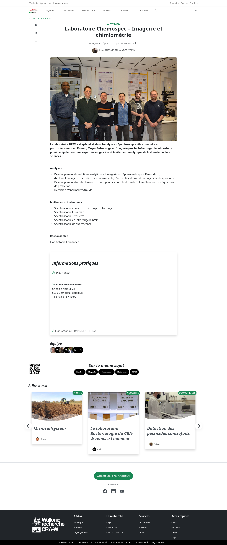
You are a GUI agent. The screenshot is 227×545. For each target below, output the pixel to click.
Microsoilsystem (50, 428)
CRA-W (124, 10)
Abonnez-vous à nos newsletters (113, 475)
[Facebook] (36, 25)
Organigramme (80, 532)
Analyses (143, 527)
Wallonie (33, 3)
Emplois (194, 3)
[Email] (36, 41)
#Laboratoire (122, 372)
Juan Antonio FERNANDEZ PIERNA (117, 50)
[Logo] (48, 525)
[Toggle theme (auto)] (196, 10)
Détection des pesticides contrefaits (168, 430)
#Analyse (79, 372)
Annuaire (174, 3)
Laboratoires (44, 18)
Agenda (50, 10)
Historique (78, 522)
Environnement (61, 3)
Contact (144, 10)
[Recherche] (163, 10)
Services (106, 10)
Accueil (31, 18)
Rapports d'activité (114, 532)
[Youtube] (122, 491)
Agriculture (45, 3)
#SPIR (134, 372)
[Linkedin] (36, 33)
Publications (111, 527)
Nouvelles (69, 10)
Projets (109, 522)
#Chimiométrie (106, 372)
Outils (141, 532)
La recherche (87, 10)
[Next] (198, 425)
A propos (78, 527)
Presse (184, 3)
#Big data (92, 372)
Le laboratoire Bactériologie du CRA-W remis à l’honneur (111, 433)
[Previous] (28, 425)
